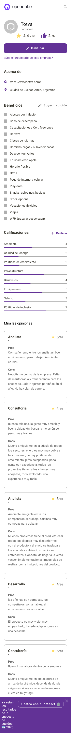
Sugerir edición (55, 105)
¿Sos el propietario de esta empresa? (28, 58)
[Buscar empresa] (65, 6)
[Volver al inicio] (18, 7)
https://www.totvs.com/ (25, 82)
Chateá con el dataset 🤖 (40, 704)
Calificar (37, 48)
